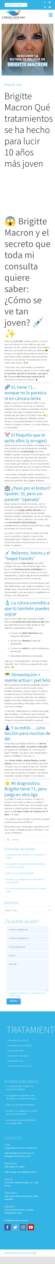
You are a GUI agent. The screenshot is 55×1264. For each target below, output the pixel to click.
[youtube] (50, 7)
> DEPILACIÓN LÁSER (15, 1050)
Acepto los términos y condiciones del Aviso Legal (27, 994)
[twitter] (50, 2)
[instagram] (45, 7)
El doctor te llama (14, 5)
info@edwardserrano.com (16, 1220)
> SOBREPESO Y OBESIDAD (17, 1056)
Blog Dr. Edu (13, 84)
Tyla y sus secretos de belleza (20, 873)
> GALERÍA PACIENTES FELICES (19, 1066)
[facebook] (45, 2)
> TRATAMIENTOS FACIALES (18, 1040)
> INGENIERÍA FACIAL (15, 1061)
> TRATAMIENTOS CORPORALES (20, 1045)
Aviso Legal (31, 1253)
